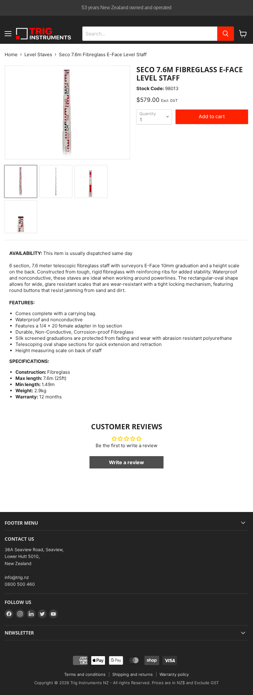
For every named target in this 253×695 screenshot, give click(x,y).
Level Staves (38, 54)
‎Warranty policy (174, 674)
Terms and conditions (85, 674)
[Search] (225, 34)
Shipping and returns (132, 674)
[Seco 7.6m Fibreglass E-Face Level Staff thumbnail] (20, 181)
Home (11, 54)
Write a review (126, 462)
